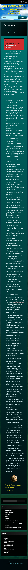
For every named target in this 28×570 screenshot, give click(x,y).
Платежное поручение (9, 544)
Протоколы (6, 551)
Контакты (6, 552)
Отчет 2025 (7, 518)
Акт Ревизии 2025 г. (8, 545)
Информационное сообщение (11, 520)
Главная (6, 537)
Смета (5, 548)
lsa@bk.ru (20, 563)
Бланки (5, 546)
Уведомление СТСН (9, 510)
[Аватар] (14, 478)
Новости (22, 32)
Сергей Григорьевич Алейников (12, 32)
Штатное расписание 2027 (10, 512)
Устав (5, 542)
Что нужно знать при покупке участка (13, 527)
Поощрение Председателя (11, 522)
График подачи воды (9, 541)
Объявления (7, 539)
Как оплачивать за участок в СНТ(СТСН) (13, 523)
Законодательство (8, 554)
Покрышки (7, 525)
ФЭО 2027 (7, 516)
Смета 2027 (7, 514)
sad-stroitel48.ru (9, 490)
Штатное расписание (9, 549)
